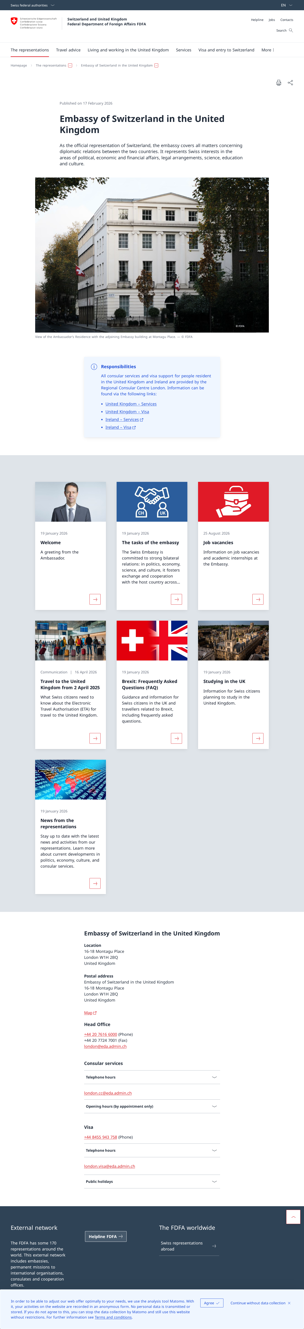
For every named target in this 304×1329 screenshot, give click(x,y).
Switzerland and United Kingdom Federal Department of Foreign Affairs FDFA (106, 21)
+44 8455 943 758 (100, 1137)
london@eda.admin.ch (105, 1046)
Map (88, 1012)
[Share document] (290, 82)
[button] (30, 50)
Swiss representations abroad (182, 1246)
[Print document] (278, 82)
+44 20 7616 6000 (100, 1034)
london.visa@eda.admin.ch (109, 1166)
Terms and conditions (113, 1317)
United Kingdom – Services (131, 403)
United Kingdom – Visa (127, 411)
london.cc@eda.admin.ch (108, 1093)
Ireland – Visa (118, 427)
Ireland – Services (122, 419)
